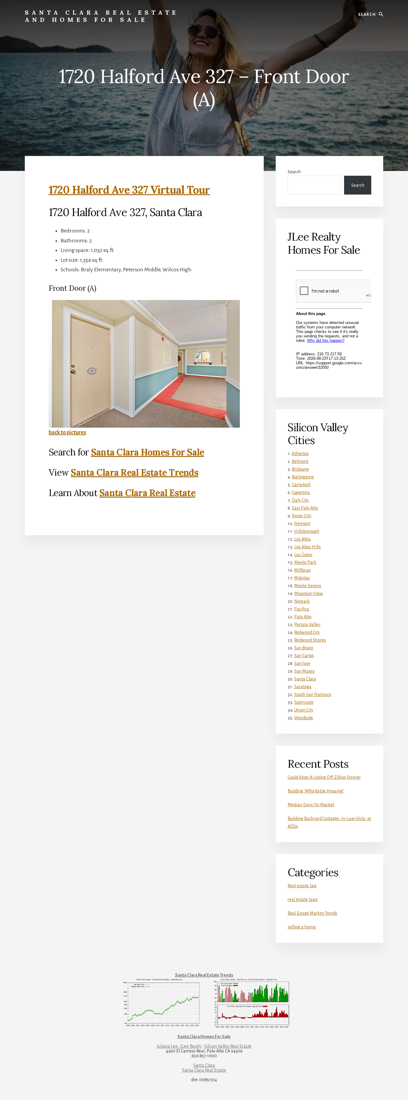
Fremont (302, 523)
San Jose (302, 663)
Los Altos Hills (307, 546)
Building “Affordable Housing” (316, 791)
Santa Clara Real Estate (147, 492)
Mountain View (308, 593)
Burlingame (303, 477)
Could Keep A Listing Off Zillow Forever (324, 777)
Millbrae (302, 570)
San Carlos (304, 655)
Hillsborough (306, 531)
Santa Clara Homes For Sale (147, 452)
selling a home (302, 927)
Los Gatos (303, 554)
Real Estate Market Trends (312, 913)
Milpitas (302, 578)
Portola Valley (307, 624)
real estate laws (302, 899)
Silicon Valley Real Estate (227, 1046)
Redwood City (307, 632)
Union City (303, 710)
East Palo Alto (305, 508)
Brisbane (300, 469)
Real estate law (302, 885)
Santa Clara (305, 679)
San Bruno (303, 647)
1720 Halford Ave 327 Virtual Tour (129, 190)
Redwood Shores (310, 640)
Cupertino (301, 492)
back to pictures (67, 432)
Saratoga (303, 686)
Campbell (301, 484)
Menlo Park (305, 562)
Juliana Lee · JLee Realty (179, 1046)
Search (294, 171)
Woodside (303, 717)
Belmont (300, 461)
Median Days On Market (311, 804)
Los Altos (302, 539)
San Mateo (304, 671)
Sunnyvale (304, 702)
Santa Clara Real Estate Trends (134, 472)
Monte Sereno (307, 585)
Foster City (301, 515)
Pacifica (301, 609)
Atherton (300, 453)
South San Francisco (312, 694)
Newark (302, 601)
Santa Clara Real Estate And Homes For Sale (102, 16)
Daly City (300, 500)
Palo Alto (303, 616)
